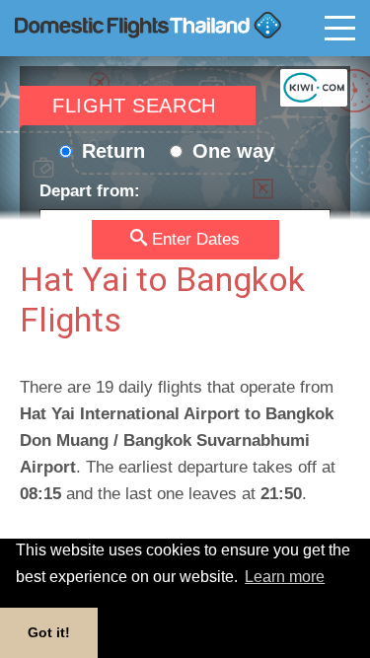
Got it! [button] (49, 632)
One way (230, 151)
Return (110, 151)
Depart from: (89, 191)
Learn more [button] (285, 576)
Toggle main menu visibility (340, 28)
